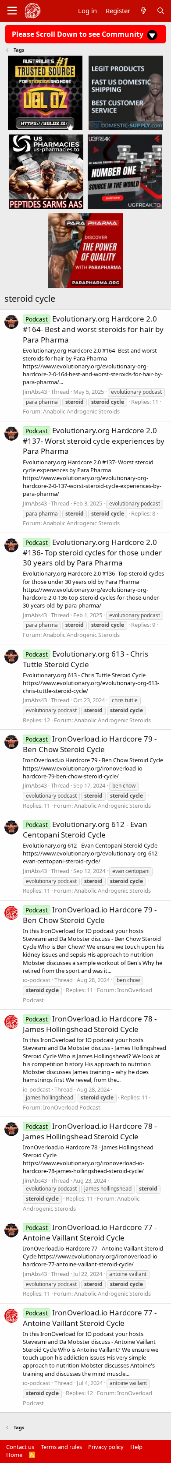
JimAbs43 (35, 392)
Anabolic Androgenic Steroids (81, 411)
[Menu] (12, 11)
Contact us (20, 1447)
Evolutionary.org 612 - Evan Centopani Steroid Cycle (85, 829)
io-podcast (36, 980)
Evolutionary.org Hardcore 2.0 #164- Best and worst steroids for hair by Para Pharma (93, 329)
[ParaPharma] (85, 250)
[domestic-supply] (126, 92)
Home (14, 1455)
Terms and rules (61, 1447)
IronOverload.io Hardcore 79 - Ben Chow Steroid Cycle (90, 744)
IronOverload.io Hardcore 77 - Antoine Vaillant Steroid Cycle (90, 1232)
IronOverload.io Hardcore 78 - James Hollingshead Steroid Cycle (90, 1024)
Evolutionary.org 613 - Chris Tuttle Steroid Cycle (85, 659)
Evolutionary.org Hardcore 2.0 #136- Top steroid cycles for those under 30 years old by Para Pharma (92, 552)
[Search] (160, 11)
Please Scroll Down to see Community (78, 34)
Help (136, 1447)
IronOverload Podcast (71, 1107)
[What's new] (143, 11)
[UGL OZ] (45, 92)
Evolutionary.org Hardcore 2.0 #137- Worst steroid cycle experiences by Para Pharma (93, 440)
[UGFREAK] (125, 171)
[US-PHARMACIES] (46, 171)
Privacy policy (106, 1447)
